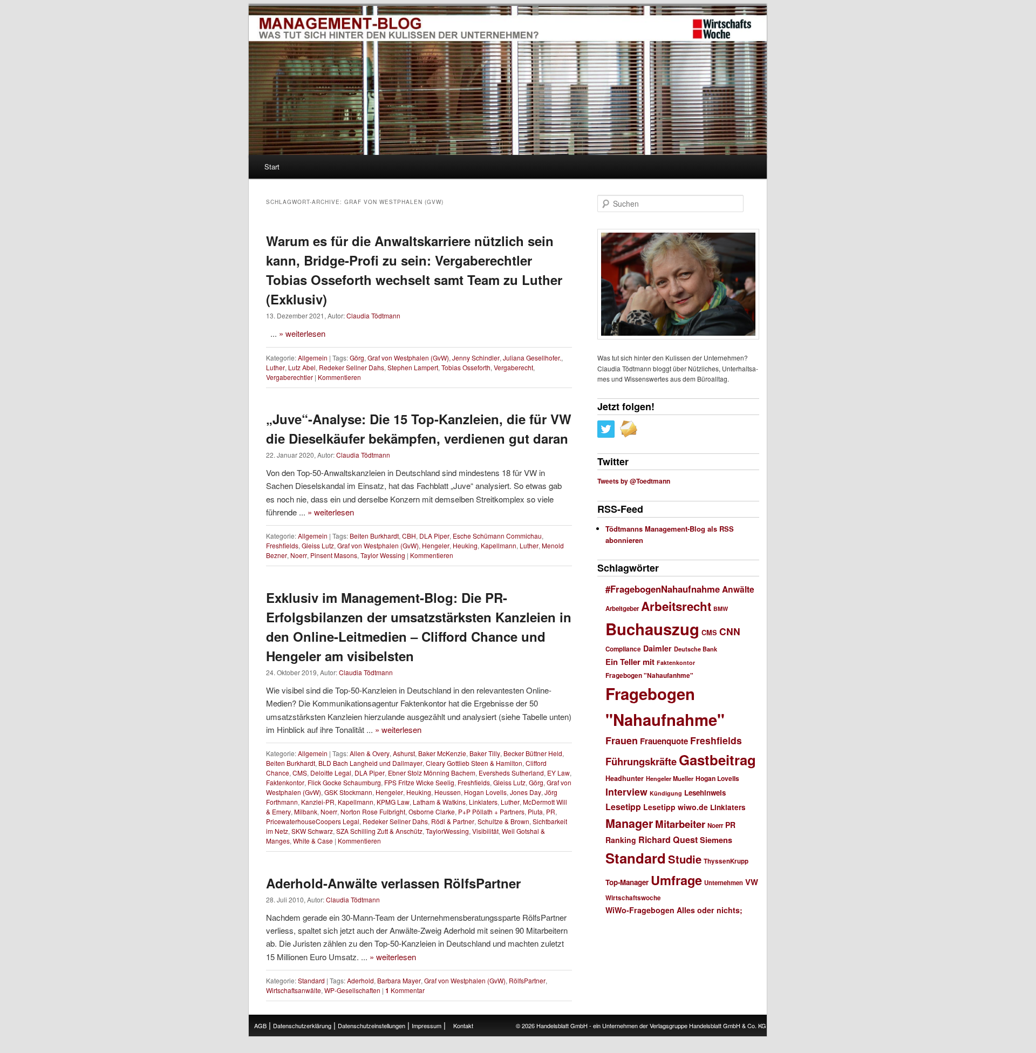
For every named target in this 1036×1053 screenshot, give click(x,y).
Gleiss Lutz (318, 545)
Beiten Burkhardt (374, 535)
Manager (629, 823)
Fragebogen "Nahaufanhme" (649, 675)
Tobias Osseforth (465, 367)
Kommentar (405, 990)
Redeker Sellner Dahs (351, 367)
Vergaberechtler (289, 377)
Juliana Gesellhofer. (532, 357)
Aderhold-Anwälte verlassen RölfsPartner (393, 883)
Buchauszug (652, 628)
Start (272, 166)
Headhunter (624, 778)
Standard (311, 980)
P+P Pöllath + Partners (491, 811)
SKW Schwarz (312, 830)
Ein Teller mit (630, 662)
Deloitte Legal (330, 772)
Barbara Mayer (399, 980)
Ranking (620, 839)
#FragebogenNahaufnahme (662, 588)
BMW (720, 608)
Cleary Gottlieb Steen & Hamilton (474, 762)
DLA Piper (434, 535)
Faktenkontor (285, 782)
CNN (729, 631)
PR (550, 811)
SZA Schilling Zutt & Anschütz (379, 830)
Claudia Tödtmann (373, 315)
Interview (626, 791)
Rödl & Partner (452, 821)
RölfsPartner (527, 980)
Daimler (657, 648)
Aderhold (360, 980)
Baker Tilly (484, 753)
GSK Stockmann (348, 792)
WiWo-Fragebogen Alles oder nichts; (673, 910)
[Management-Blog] (722, 29)
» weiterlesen (302, 333)
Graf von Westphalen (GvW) (408, 357)
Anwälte (738, 589)
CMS (299, 772)
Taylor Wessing (382, 555)
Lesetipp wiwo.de (675, 806)
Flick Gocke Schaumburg (344, 782)
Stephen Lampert (412, 367)
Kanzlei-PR (318, 801)
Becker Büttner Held (532, 753)
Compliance (623, 649)
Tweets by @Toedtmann (633, 481)
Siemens (716, 839)
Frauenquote (664, 741)
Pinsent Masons (333, 555)
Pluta (535, 811)
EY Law (558, 772)
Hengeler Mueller (669, 779)
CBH (409, 535)
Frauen (621, 740)
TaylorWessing (447, 830)
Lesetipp (623, 806)
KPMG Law (393, 801)
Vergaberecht (513, 367)
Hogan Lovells (485, 792)
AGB (260, 1025)
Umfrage (676, 880)
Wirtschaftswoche (633, 897)
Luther (275, 367)
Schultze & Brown (503, 821)
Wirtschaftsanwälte (293, 990)
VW (751, 882)
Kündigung (666, 793)
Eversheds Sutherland (511, 772)
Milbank (305, 811)
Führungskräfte (641, 761)
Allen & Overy (370, 753)
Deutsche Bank (695, 649)
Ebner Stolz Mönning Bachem (431, 772)
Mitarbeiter (680, 824)
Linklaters (483, 801)
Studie (684, 859)
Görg (357, 357)
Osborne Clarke (431, 811)
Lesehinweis (705, 792)
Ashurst (404, 753)
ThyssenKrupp (726, 861)
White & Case (313, 840)
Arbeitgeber (622, 608)
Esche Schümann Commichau (497, 535)
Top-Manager (627, 882)
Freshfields (282, 545)
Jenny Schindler (476, 357)
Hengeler (435, 545)
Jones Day (525, 792)
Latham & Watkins (439, 801)
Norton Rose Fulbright (372, 811)
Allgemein (313, 357)
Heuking (465, 545)
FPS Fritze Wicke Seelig (419, 782)
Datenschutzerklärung (302, 1025)
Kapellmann (498, 545)
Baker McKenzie (442, 753)
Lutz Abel (302, 367)
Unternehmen (723, 882)
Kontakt (463, 1025)
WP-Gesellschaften (352, 990)
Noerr (298, 555)
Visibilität (485, 830)
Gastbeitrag (717, 760)
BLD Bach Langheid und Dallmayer (370, 762)
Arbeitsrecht (676, 606)
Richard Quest (668, 839)
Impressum (426, 1025)
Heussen (447, 792)
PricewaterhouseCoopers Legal (312, 821)
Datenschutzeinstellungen (371, 1025)
